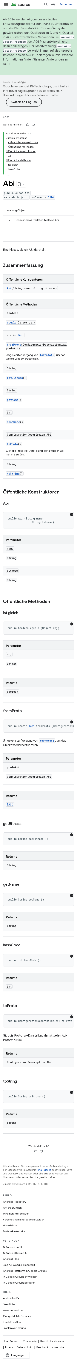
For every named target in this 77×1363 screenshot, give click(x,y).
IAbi (51, 197)
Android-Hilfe (11, 1298)
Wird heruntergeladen (16, 1213)
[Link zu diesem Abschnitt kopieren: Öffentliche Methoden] (54, 602)
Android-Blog (11, 1259)
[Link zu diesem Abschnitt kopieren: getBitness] (25, 824)
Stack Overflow (12, 1322)
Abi (9, 288)
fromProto (14, 344)
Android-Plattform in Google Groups (25, 1270)
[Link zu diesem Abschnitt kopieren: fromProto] (25, 711)
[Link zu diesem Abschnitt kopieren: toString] (20, 1081)
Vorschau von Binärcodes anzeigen (23, 1219)
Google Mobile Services (17, 1316)
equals (11, 322)
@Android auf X (12, 1247)
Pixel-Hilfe (9, 1304)
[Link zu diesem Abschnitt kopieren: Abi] (12, 503)
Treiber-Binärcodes (14, 1231)
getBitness (15, 378)
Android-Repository (14, 1201)
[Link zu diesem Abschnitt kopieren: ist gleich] (22, 613)
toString (13, 473)
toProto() (47, 355)
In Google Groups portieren (19, 1282)
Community (30, 1341)
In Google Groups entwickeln (20, 1276)
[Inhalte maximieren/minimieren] (29, 133)
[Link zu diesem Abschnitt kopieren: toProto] (20, 1006)
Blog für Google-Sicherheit (19, 1264)
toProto (12, 444)
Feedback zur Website (50, 1347)
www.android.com (14, 1310)
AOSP (6, 117)
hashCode (13, 422)
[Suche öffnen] (46, 4)
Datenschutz (25, 1347)
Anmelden (66, 4)
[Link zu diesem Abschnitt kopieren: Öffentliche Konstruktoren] (63, 492)
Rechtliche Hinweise (52, 1341)
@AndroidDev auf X (15, 1253)
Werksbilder (10, 1225)
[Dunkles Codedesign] (71, 514)
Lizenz (9, 1347)
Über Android (11, 1341)
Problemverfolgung (14, 1328)
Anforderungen (12, 1207)
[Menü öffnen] (6, 4)
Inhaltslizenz (44, 1169)
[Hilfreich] (27, 125)
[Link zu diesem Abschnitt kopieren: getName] (23, 884)
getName (12, 400)
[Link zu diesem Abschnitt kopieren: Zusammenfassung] (46, 266)
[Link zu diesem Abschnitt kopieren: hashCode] (24, 945)
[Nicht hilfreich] (33, 125)
